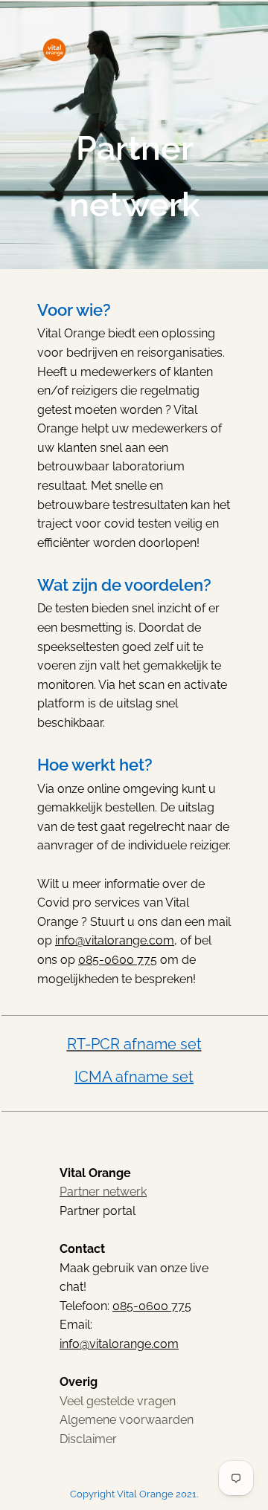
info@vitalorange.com (114, 940)
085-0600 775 (117, 960)
